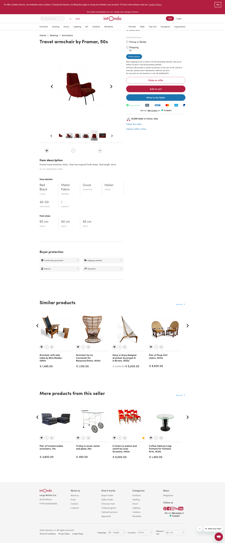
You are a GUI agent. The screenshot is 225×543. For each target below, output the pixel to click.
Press (73, 499)
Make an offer (155, 80)
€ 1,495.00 (46, 366)
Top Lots (153, 26)
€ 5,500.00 (119, 366)
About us (75, 495)
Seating (55, 26)
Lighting (77, 26)
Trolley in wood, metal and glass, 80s (88, 447)
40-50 (44, 202)
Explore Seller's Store (136, 129)
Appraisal (106, 516)
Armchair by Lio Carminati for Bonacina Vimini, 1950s (88, 357)
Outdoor (96, 26)
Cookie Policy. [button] (155, 5)
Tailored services (109, 512)
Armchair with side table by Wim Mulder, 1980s (51, 357)
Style (142, 26)
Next (111, 87)
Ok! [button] (218, 5)
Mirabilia (108, 26)
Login (179, 18)
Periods (132, 26)
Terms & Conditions (48, 533)
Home (43, 35)
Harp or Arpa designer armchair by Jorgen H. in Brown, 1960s (125, 357)
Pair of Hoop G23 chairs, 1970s (158, 356)
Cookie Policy (77, 533)
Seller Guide (107, 499)
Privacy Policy (64, 533)
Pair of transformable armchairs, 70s (51, 447)
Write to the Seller (155, 97)
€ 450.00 (82, 457)
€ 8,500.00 (156, 366)
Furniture (44, 26)
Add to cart (156, 88)
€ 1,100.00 (82, 366)
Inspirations (179, 26)
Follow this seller (134, 124)
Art (86, 26)
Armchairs (67, 35)
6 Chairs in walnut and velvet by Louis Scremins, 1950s (125, 448)
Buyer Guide (107, 495)
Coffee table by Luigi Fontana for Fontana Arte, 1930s (160, 448)
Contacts (75, 507)
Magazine (168, 495)
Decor (66, 26)
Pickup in (137, 41)
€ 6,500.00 (120, 457)
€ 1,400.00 (155, 457)
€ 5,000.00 (132, 366)
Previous (52, 87)
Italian (109, 185)
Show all (179, 304)
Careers (74, 503)
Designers (165, 26)
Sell (170, 18)
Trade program (108, 507)
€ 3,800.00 (47, 457)
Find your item (108, 503)
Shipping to (134, 48)
